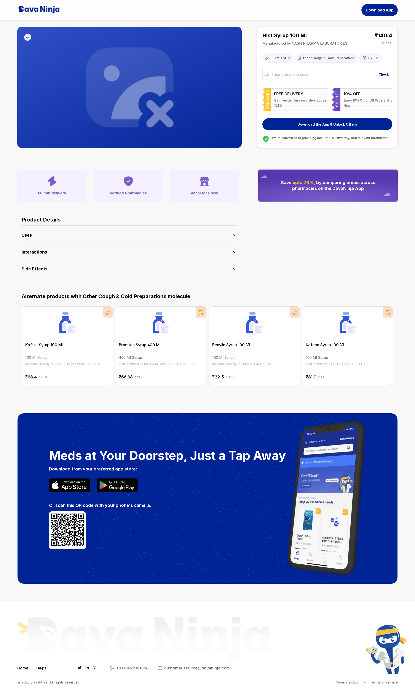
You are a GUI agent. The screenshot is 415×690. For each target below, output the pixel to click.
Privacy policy (347, 682)
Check (384, 74)
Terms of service (384, 682)
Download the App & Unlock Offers (327, 124)
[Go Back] (27, 37)
